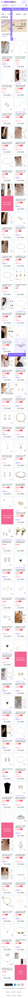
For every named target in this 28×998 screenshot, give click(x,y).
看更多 (11, 39)
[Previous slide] (2, 47)
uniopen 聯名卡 (18, 9)
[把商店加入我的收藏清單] (25, 351)
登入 (24, 2)
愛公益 (11, 36)
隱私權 (14, 995)
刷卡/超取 (11, 30)
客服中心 (8, 992)
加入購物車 (8, 66)
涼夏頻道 (11, 24)
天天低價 (11, 21)
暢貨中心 (11, 15)
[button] (15, 38)
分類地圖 (19, 995)
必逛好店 (11, 27)
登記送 (11, 12)
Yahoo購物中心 (10, 2)
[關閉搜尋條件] (9, 5)
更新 (24, 988)
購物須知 (19, 992)
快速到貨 (11, 18)
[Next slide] (12, 47)
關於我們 (14, 992)
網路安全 (9, 995)
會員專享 (11, 33)
